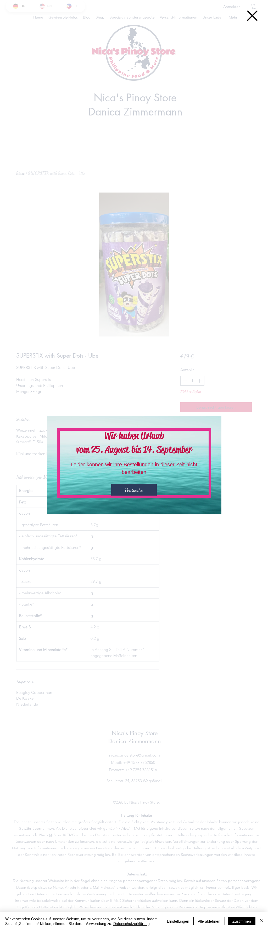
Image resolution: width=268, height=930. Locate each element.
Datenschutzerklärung (131, 923)
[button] (252, 15)
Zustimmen (241, 921)
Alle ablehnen (209, 921)
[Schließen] (262, 921)
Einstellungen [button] (178, 921)
